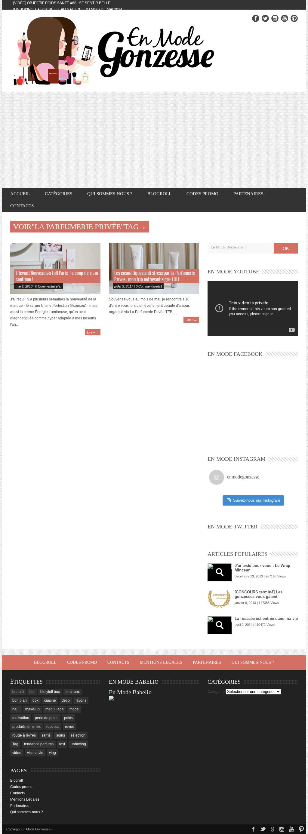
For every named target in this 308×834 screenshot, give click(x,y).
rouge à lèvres (24, 735)
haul (16, 709)
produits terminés (26, 727)
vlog (52, 753)
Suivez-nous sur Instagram (256, 500)
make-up (32, 709)
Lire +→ (92, 332)
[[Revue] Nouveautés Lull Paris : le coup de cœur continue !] (55, 268)
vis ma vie (35, 753)
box (35, 700)
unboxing (78, 744)
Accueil (20, 193)
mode (74, 709)
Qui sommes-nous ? (109, 193)
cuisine (50, 700)
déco (66, 700)
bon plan (19, 700)
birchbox (73, 692)
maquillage (54, 709)
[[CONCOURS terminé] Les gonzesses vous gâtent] (220, 599)
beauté (18, 692)
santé (46, 735)
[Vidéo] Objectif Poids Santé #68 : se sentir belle (61, 3)
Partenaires (248, 193)
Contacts (22, 205)
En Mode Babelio (130, 692)
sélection (78, 735)
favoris (80, 700)
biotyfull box (50, 692)
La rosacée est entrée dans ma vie (266, 618)
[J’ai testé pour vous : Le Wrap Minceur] (220, 572)
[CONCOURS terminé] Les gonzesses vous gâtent (258, 594)
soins (60, 735)
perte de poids (46, 718)
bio (32, 692)
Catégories (217, 692)
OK (286, 248)
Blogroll (159, 193)
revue (69, 727)
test (62, 744)
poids (68, 718)
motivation (20, 718)
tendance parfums (39, 744)
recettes (52, 727)
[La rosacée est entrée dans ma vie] (220, 625)
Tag (15, 744)
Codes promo (202, 193)
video (16, 753)
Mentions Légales (161, 662)
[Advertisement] (154, 137)
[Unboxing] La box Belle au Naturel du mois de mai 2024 (67, 9)
